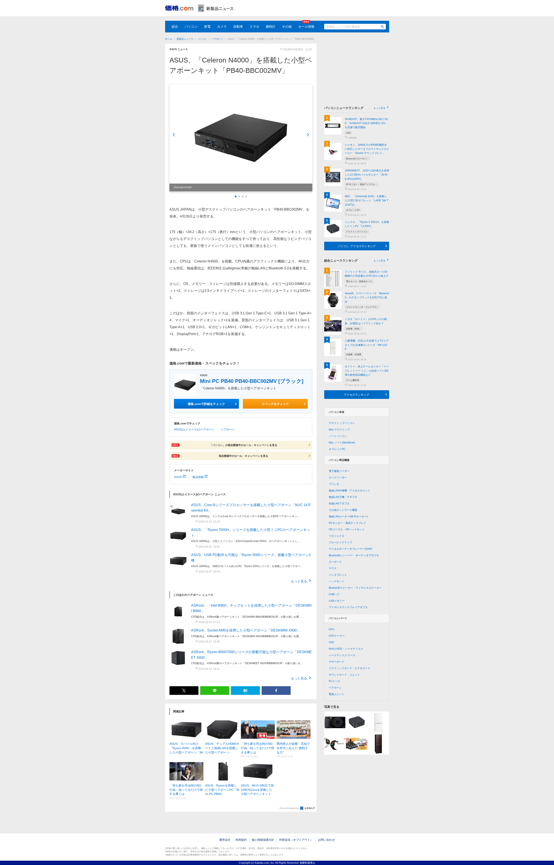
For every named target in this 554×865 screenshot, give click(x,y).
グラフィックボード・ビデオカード (349, 668)
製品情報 (198, 476)
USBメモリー (337, 600)
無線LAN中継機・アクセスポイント (349, 490)
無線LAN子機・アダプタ (343, 497)
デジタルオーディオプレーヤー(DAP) (350, 548)
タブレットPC (337, 449)
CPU (331, 629)
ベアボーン (217, 39)
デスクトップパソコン (342, 423)
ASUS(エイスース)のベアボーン (194, 429)
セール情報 (306, 26)
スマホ (254, 26)
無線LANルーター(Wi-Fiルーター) (348, 516)
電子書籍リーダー (339, 471)
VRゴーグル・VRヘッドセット (347, 529)
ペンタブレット (338, 574)
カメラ (222, 26)
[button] (236, 196)
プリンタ (334, 484)
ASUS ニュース (178, 49)
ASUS (178, 476)
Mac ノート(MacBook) (342, 442)
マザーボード (336, 661)
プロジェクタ (336, 535)
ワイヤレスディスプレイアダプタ (348, 607)
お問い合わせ (326, 839)
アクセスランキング (356, 394)
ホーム (168, 39)
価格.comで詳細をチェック (206, 403)
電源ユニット (336, 694)
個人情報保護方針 (263, 839)
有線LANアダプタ (339, 503)
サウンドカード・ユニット (344, 674)
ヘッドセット (336, 581)
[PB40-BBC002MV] (240, 137)
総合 (175, 26)
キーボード (335, 561)
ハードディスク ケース (342, 655)
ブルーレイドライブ (340, 542)
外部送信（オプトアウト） (296, 839)
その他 (287, 26)
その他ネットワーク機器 (343, 510)
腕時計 (270, 26)
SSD (331, 642)
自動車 (238, 26)
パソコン (191, 26)
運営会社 (224, 839)
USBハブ (334, 594)
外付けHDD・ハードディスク (346, 648)
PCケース (334, 681)
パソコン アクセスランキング (357, 246)
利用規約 (241, 839)
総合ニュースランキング (354, 260)
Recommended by (290, 808)
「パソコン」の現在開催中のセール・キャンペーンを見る (224, 445)
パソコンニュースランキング (354, 107)
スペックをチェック (275, 403)
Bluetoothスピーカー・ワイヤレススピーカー (355, 587)
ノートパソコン (338, 436)
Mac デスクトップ (339, 429)
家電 (207, 26)
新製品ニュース (185, 39)
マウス (333, 568)
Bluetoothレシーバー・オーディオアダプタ (354, 555)
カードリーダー (338, 477)
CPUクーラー (337, 635)
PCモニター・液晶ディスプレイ (347, 522)
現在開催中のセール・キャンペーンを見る (220, 455)
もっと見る (299, 581)
